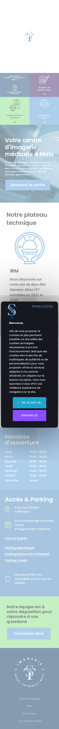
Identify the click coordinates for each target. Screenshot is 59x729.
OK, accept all (31, 402)
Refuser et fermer (42, 306)
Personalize (29, 415)
